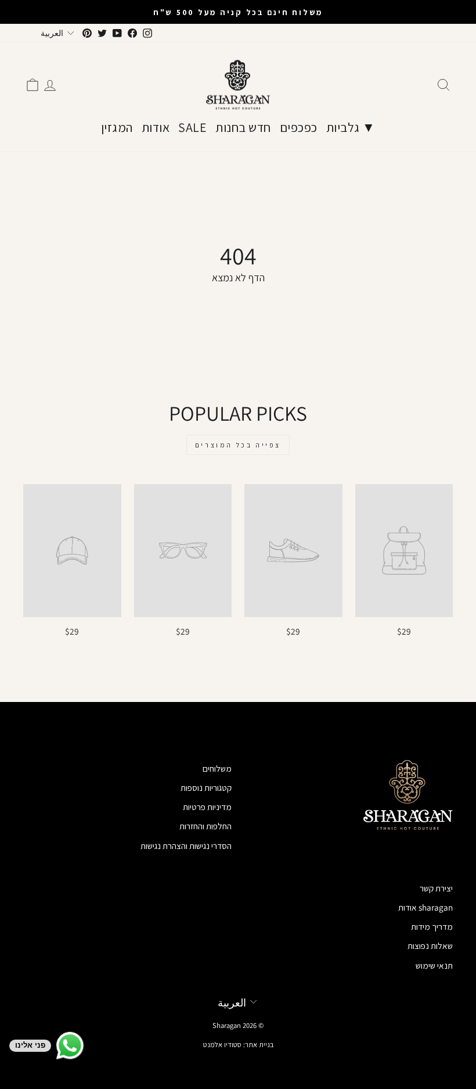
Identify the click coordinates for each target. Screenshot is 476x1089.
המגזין (117, 127)
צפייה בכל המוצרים (238, 444)
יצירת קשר (436, 888)
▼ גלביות (351, 127)
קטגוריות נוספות (206, 787)
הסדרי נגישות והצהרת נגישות (186, 845)
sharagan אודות (425, 907)
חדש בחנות (243, 127)
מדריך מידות (432, 926)
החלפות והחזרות (205, 826)
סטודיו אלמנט (222, 1044)
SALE (192, 127)
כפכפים (299, 127)
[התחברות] (50, 85)
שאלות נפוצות (430, 945)
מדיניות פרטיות (207, 806)
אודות (156, 127)
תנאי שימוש (434, 965)
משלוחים (217, 768)
